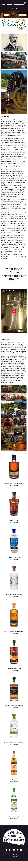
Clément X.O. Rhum (14, 520)
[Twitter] (17, 850)
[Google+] (10, 850)
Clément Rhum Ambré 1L (14, 780)
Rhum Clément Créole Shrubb (14, 632)
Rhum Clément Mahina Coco (14, 594)
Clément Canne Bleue (14, 557)
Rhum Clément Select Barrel (14, 706)
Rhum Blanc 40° (14, 817)
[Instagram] (14, 850)
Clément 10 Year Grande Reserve (14, 483)
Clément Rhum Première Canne (14, 743)
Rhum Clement (14, 485)
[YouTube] (21, 850)
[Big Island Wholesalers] (14, 3)
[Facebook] (7, 850)
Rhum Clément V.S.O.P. (14, 669)
